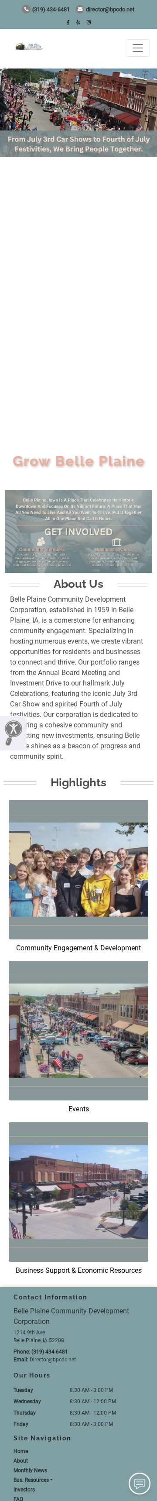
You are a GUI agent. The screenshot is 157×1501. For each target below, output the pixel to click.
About (21, 1461)
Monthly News (30, 1470)
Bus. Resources (31, 1480)
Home (21, 1451)
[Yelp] (78, 22)
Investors (24, 1490)
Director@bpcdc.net (110, 9)
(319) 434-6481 (51, 9)
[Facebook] (68, 22)
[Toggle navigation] (138, 48)
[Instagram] (89, 22)
